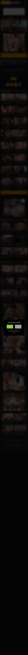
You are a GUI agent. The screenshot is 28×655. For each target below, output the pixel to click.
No (18, 326)
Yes (10, 326)
